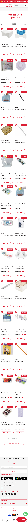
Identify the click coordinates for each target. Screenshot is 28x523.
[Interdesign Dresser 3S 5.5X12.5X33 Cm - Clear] (7, 254)
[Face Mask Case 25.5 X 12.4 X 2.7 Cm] (7, 223)
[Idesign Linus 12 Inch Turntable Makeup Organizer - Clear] (21, 254)
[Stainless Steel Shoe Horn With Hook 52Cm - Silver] (21, 130)
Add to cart (6, 54)
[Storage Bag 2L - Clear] (7, 97)
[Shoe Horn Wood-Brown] (21, 349)
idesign (16, 328)
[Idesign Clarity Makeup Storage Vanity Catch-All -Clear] (21, 317)
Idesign (17, 265)
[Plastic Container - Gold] (7, 130)
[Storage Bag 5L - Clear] (21, 191)
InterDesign (4, 422)
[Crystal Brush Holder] (21, 412)
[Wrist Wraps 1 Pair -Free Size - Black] (7, 349)
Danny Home (18, 172)
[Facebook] (2, 494)
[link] (7, 521)
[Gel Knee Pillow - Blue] (21, 34)
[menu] (1, 5)
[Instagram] (6, 494)
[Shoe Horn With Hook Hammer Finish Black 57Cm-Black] (21, 97)
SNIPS (2, 233)
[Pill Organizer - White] (21, 65)
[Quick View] (2, 29)
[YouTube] (15, 494)
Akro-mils (17, 391)
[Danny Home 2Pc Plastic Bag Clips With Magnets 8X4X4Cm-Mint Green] (7, 191)
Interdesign (4, 265)
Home (2, 9)
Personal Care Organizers (10, 9)
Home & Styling (19, 233)
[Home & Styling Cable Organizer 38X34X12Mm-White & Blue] (21, 223)
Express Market (19, 44)
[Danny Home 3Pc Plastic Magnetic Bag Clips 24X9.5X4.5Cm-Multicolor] (21, 161)
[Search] (20, 5)
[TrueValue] (7, 478)
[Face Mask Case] (7, 380)
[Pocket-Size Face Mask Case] (7, 317)
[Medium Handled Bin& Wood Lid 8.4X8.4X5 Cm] (21, 286)
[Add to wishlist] (12, 54)
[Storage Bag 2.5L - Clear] (7, 161)
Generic (3, 76)
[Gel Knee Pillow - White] (7, 34)
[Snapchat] (12, 494)
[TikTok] (9, 494)
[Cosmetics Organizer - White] (7, 412)
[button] (13, 24)
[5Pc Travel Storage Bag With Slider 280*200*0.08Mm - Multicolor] (7, 65)
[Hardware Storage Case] (21, 380)
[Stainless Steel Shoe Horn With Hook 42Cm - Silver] (7, 286)
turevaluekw (4, 44)
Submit (14, 471)
